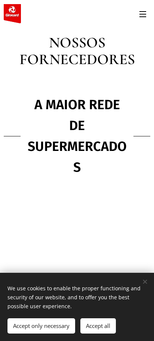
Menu (142, 13)
